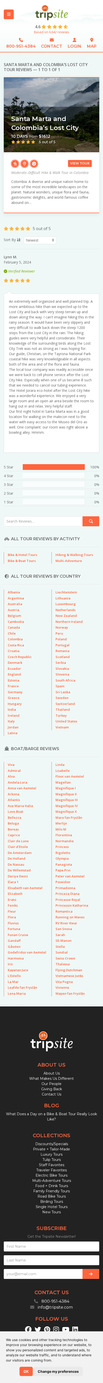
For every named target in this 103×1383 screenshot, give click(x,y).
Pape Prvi (63, 870)
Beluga (13, 823)
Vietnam (62, 727)
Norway (62, 627)
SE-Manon (64, 940)
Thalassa (63, 964)
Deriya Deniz (18, 876)
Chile (12, 633)
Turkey (61, 715)
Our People (52, 1084)
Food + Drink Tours (51, 1186)
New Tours (51, 1212)
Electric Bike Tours (52, 1175)
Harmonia (16, 958)
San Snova (64, 929)
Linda (60, 764)
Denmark (15, 662)
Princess (62, 846)
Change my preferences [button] (58, 1371)
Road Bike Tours (52, 1196)
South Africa (65, 680)
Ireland (14, 715)
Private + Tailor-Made (51, 1149)
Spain (60, 686)
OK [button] (26, 1371)
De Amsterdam (20, 852)
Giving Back (51, 1089)
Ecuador (14, 668)
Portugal (63, 645)
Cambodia (16, 621)
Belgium (14, 615)
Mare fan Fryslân (69, 817)
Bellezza (14, 817)
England (14, 674)
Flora (12, 917)
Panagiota (64, 864)
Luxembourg (66, 604)
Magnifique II (66, 794)
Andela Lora (17, 782)
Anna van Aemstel (22, 788)
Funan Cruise (18, 935)
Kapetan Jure (18, 970)
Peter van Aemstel (70, 876)
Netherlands (66, 610)
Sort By (10, 239)
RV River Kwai (66, 923)
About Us (52, 1073)
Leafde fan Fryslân (22, 987)
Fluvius (13, 923)
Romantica (64, 911)
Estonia (13, 680)
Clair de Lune (18, 841)
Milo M (61, 829)
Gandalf (14, 940)
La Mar (13, 981)
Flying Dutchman (69, 970)
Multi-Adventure (69, 560)
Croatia (14, 651)
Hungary (15, 703)
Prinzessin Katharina (72, 905)
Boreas (13, 829)
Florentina (64, 835)
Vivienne (62, 987)
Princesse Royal (68, 899)
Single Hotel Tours (52, 1207)
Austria (13, 610)
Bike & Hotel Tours (22, 555)
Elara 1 (13, 882)
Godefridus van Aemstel (27, 952)
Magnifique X (66, 811)
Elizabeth (15, 893)
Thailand (63, 709)
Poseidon (63, 882)
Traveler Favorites (51, 1170)
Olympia (62, 858)
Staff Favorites (51, 1165)
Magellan (63, 782)
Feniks (13, 905)
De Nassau (16, 864)
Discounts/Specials (51, 1144)
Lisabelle (63, 770)
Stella (60, 946)
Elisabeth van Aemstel (25, 888)
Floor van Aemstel (70, 776)
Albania (14, 592)
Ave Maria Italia (20, 806)
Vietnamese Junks (69, 975)
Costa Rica (16, 645)
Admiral (14, 770)
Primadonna (65, 888)
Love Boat (15, 811)
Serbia (61, 662)
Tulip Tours (51, 1159)
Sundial (62, 952)
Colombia (15, 639)
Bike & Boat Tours (22, 560)
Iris (10, 964)
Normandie (65, 841)
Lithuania (63, 598)
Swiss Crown (65, 958)
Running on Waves (70, 917)
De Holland (17, 858)
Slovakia (62, 668)
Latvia (13, 733)
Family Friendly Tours (51, 1191)
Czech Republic (20, 657)
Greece (14, 697)
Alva (11, 776)
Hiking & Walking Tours (74, 555)
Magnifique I (66, 788)
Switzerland (65, 703)
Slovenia (62, 674)
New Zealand (66, 615)
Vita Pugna (64, 981)
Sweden (62, 697)
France (13, 686)
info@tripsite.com (55, 1307)
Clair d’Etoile (18, 846)
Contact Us (51, 1094)
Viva (11, 764)
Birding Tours (51, 1201)
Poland (61, 639)
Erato (12, 899)
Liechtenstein (66, 592)
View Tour (80, 163)
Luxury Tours (51, 1154)
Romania (63, 651)
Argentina (16, 598)
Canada (14, 627)
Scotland (63, 657)
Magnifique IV (67, 806)
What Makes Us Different (51, 1078)
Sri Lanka (63, 692)
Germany (15, 692)
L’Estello (14, 975)
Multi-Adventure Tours (51, 1180)
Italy (11, 721)
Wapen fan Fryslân (70, 993)
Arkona (13, 794)
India (12, 709)
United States (66, 721)
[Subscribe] (90, 1274)
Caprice (14, 835)
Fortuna (14, 929)
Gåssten (14, 946)
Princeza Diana (68, 893)
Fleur (12, 911)
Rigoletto (63, 852)
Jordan (13, 727)
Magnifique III (67, 800)
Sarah (60, 935)
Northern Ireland (69, 621)
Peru (59, 633)
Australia (15, 604)
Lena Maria (17, 993)
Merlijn (61, 823)
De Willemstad (19, 870)
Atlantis (14, 800)
